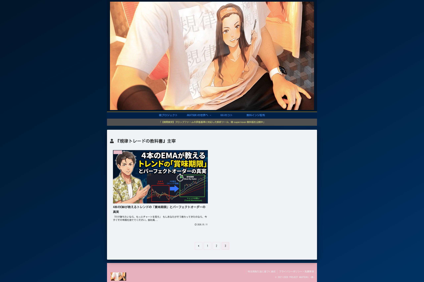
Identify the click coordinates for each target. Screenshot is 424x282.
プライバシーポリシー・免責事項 (296, 271)
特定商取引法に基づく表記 (262, 271)
